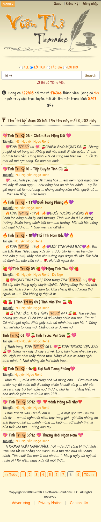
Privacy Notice (50, 502)
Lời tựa (39, 67)
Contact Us (79, 502)
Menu (7, 4)
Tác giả (56, 67)
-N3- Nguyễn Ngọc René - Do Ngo (39, 274)
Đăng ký (72, 3)
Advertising (21, 502)
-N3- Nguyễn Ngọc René (32, 141)
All (26, 67)
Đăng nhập (90, 3)
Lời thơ (72, 67)
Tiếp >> (89, 474)
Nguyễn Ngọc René (28, 207)
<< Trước (11, 474)
